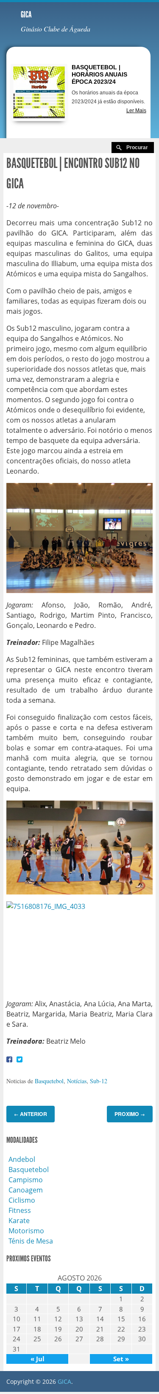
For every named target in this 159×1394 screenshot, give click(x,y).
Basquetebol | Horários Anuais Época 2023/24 (99, 74)
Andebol (21, 1159)
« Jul (38, 1358)
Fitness (19, 1210)
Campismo (25, 1179)
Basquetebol (49, 1081)
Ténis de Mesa (30, 1241)
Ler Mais (136, 111)
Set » (121, 1358)
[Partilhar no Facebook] (9, 1059)
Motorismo (26, 1230)
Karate (19, 1220)
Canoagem (25, 1190)
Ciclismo (21, 1200)
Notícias (76, 1081)
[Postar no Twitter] (19, 1059)
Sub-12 (98, 1081)
